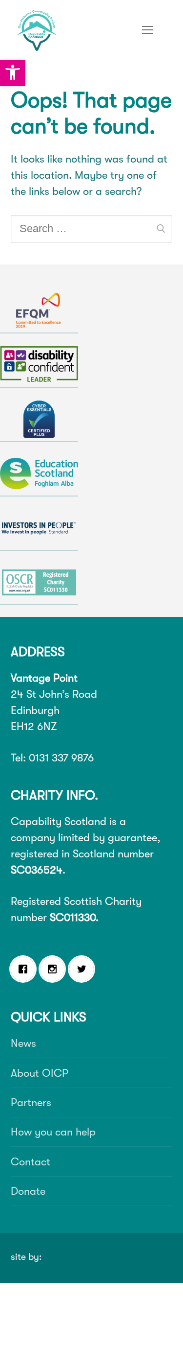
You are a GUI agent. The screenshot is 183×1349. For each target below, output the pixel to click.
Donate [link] (28, 1191)
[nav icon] (147, 29)
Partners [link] (31, 1102)
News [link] (23, 1043)
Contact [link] (30, 1162)
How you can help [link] (53, 1132)
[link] (12, 73)
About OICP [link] (39, 1073)
